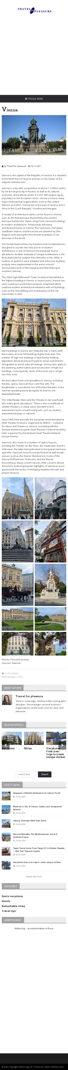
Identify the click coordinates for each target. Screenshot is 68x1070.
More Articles (34, 876)
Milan (28, 748)
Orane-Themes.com (53, 1066)
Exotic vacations (12, 896)
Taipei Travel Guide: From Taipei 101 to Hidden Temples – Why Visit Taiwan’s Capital (39, 849)
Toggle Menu (35, 98)
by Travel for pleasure (14, 166)
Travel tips (9, 911)
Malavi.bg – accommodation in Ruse (34, 928)
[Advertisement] (34, 56)
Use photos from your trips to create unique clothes (55, 753)
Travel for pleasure (29, 696)
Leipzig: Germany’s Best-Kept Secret (29, 820)
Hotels (6, 901)
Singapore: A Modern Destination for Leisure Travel (36, 793)
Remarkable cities (12, 676)
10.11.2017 (35, 166)
